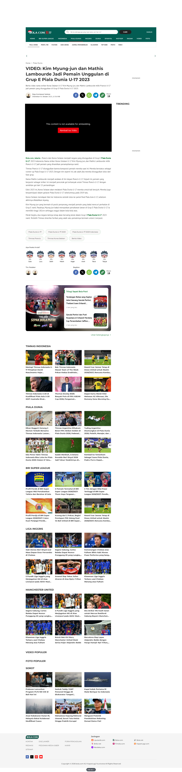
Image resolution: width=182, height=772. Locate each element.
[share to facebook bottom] (75, 272)
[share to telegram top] (95, 95)
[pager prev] (27, 56)
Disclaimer (44, 741)
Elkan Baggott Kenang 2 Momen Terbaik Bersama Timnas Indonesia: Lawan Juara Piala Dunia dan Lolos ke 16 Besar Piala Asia (38, 430)
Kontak (29, 741)
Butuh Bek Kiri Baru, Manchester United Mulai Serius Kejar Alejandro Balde (68, 640)
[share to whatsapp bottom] (89, 272)
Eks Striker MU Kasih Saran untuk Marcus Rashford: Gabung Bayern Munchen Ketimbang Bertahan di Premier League (96, 613)
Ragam (130, 39)
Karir (67, 745)
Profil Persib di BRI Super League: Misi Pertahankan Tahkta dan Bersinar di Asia (38, 491)
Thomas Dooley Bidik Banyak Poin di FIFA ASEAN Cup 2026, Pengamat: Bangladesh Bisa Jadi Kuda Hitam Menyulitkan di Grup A (67, 396)
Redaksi (29, 745)
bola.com (79, 764)
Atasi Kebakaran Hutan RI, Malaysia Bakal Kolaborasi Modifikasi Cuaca (38, 718)
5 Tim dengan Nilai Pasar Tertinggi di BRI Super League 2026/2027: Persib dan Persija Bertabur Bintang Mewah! (96, 491)
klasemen (94, 45)
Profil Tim (44, 45)
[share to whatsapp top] (89, 95)
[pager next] (155, 56)
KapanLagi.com (143, 744)
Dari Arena (65, 45)
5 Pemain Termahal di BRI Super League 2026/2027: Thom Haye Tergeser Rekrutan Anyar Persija (67, 491)
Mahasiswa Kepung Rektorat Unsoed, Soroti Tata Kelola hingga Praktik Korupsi (68, 718)
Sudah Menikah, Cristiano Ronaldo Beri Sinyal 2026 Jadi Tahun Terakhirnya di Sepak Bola (67, 457)
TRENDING (123, 103)
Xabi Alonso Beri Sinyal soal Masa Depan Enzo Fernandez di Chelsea (39, 552)
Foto (148, 39)
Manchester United (40, 590)
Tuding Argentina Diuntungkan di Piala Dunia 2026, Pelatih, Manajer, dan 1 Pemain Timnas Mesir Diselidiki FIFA (97, 430)
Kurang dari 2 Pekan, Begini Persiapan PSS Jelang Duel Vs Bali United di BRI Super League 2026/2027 (68, 518)
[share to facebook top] (75, 95)
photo (113, 45)
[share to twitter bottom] (82, 272)
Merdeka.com (99, 747)
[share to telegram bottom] (95, 272)
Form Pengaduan (73, 741)
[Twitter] (31, 756)
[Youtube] (41, 756)
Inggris (88, 39)
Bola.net (140, 740)
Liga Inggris (34, 529)
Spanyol (108, 39)
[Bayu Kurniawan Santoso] (29, 95)
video (120, 45)
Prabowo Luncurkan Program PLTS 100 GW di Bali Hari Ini (37, 691)
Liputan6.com (99, 740)
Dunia (98, 39)
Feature (54, 45)
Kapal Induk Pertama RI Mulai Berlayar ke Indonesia (97, 690)
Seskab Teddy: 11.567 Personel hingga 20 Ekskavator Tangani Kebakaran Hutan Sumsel (66, 691)
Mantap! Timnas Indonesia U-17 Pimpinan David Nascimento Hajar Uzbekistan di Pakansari (39, 369)
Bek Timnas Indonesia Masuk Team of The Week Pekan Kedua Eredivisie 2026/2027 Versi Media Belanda (66, 369)
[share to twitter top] (82, 95)
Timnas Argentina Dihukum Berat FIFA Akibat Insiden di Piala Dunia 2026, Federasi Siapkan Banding (68, 430)
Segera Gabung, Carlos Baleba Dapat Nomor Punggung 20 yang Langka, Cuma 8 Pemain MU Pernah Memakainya (67, 552)
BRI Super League (46, 39)
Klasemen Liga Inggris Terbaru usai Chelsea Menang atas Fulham (94, 579)
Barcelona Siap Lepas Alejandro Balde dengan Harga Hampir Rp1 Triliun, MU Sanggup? (96, 640)
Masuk (149, 32)
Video (139, 39)
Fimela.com (120, 744)
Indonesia (62, 39)
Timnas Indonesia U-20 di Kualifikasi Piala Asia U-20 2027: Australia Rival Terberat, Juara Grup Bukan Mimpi (38, 396)
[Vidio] (36, 756)
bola (40, 32)
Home (32, 39)
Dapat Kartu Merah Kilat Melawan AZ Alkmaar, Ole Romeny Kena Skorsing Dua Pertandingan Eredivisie (97, 396)
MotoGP (119, 39)
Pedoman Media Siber (49, 745)
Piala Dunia (76, 39)
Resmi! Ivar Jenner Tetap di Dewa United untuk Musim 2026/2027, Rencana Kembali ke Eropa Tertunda (97, 369)
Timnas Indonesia (38, 346)
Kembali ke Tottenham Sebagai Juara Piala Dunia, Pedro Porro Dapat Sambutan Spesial (96, 457)
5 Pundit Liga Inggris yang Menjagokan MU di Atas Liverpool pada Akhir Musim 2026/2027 (39, 579)
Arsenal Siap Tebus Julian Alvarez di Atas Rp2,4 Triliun (68, 577)
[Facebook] (27, 756)
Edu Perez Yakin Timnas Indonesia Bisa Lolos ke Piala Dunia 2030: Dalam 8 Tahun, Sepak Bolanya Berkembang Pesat (39, 457)
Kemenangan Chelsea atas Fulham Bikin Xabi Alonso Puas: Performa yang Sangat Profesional (97, 552)
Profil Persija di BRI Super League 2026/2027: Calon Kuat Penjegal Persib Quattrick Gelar (37, 518)
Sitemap (29, 749)
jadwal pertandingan (80, 45)
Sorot (30, 668)
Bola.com (119, 740)
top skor (104, 45)
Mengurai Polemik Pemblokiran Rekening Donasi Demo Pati (95, 718)
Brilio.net (97, 744)
